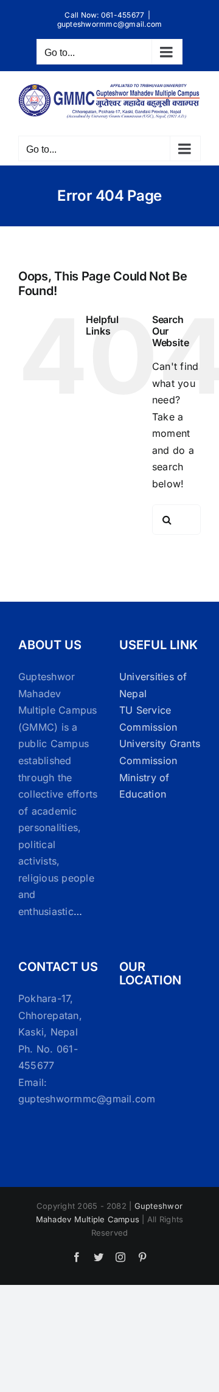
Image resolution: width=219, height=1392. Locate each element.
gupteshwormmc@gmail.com (109, 24)
